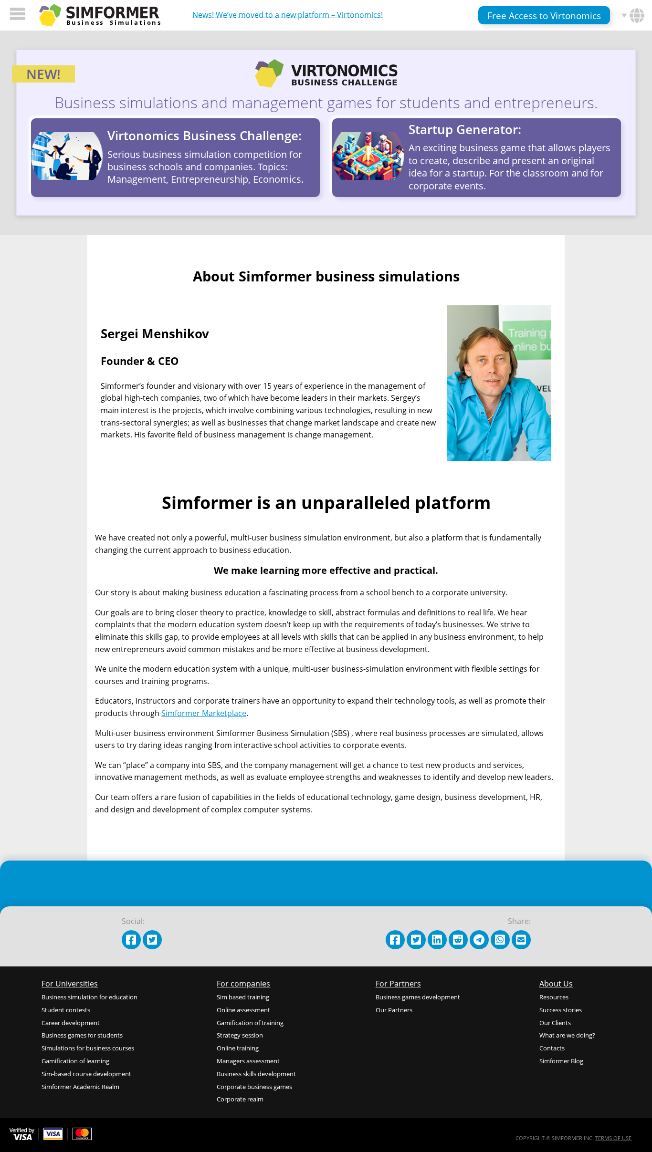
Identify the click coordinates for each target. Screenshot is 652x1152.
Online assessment (243, 1010)
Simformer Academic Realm (80, 1086)
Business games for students (82, 1035)
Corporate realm (240, 1099)
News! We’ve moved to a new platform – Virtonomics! (287, 14)
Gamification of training (250, 1022)
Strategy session (240, 1035)
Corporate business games (254, 1086)
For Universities (70, 983)
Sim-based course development (86, 1073)
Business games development (418, 997)
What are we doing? (567, 1035)
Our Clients (555, 1022)
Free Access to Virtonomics (544, 15)
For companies (243, 983)
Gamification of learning (75, 1061)
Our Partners (394, 1010)
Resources (553, 997)
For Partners (398, 983)
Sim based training (243, 997)
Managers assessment (248, 1061)
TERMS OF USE (613, 1138)
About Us (556, 983)
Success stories (560, 1010)
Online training (238, 1048)
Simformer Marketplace (203, 713)
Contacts (552, 1048)
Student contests (66, 1010)
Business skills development (256, 1073)
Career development (71, 1022)
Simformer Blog (561, 1061)
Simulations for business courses (88, 1048)
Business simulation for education (89, 997)
